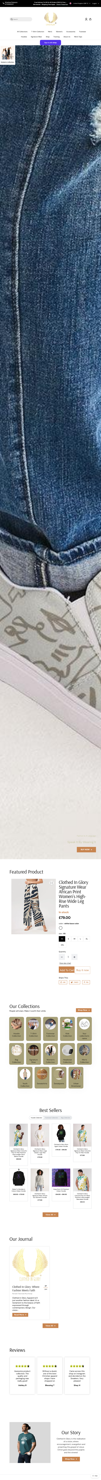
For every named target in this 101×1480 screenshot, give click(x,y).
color (69, 923)
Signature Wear (36, 37)
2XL (62, 945)
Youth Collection (25, 1084)
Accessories (70, 31)
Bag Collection (16, 1061)
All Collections (22, 31)
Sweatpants (59, 1083)
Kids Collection (67, 1034)
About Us (67, 37)
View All (49, 1214)
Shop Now (82, 1010)
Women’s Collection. (50, 1061)
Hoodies (24, 37)
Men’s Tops (78, 37)
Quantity (62, 952)
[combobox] (22, 19)
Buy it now (82, 970)
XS (62, 939)
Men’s (50, 31)
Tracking (56, 37)
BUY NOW (85, 849)
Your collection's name (84, 1036)
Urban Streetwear (76, 1084)
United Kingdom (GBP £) (80, 3)
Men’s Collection (84, 1061)
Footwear (82, 31)
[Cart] (90, 19)
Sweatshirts (42, 1083)
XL (87, 939)
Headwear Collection (67, 1061)
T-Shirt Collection (37, 31)
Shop (48, 37)
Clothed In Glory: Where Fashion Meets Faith (25, 1288)
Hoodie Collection (16, 1034)
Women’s (59, 31)
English (94, 3)
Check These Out (62, 4)
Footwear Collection (50, 1034)
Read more (19, 1314)
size (62, 933)
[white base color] (60, 927)
